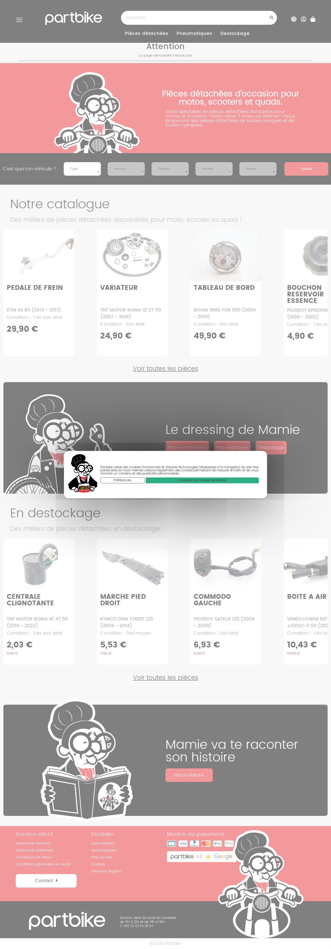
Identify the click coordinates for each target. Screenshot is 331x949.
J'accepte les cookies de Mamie (202, 480)
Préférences (122, 480)
